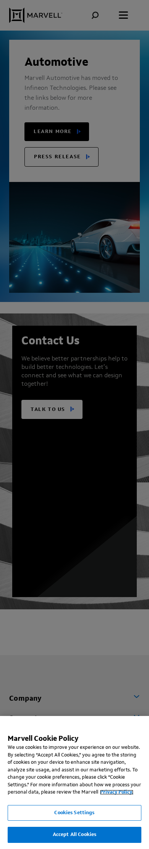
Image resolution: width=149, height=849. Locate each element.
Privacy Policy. (116, 792)
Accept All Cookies (74, 834)
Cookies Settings (74, 812)
